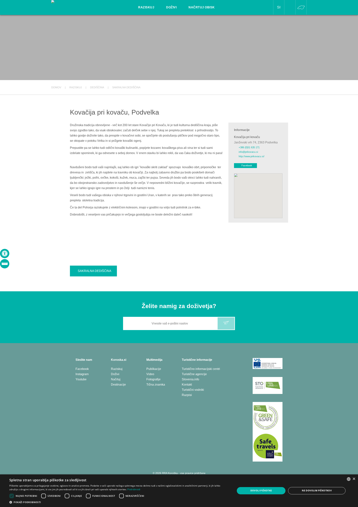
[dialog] (179, 490)
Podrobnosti (133, 489)
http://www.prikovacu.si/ (251, 156)
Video (150, 374)
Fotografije (153, 379)
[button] (119, 502)
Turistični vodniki (193, 389)
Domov (56, 87)
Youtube (81, 379)
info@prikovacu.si (248, 151)
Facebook (246, 165)
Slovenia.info (190, 379)
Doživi (115, 374)
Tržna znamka (155, 384)
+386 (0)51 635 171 (249, 147)
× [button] (353, 479)
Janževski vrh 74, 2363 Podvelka (256, 142)
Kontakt (187, 384)
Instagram (82, 374)
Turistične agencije (194, 374)
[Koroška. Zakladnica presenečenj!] (75, 2)
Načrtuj (115, 379)
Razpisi (187, 395)
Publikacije (153, 368)
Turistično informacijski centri (201, 368)
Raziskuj (117, 368)
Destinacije (118, 384)
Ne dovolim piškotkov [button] (317, 490)
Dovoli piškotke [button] (261, 490)
